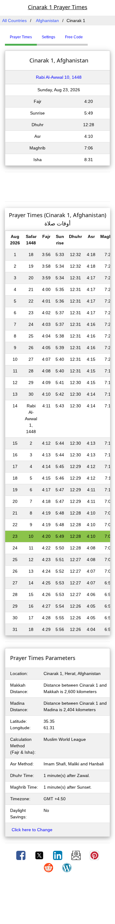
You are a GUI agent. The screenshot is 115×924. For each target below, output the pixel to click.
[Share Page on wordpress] (67, 867)
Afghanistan (47, 20)
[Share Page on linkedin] (58, 855)
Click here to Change (32, 829)
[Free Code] (95, 34)
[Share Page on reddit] (49, 867)
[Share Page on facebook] (21, 855)
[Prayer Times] (89, 34)
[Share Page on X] (40, 855)
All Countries (14, 20)
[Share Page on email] (76, 855)
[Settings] (92, 34)
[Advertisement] (58, 186)
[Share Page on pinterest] (94, 855)
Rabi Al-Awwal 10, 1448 (59, 77)
